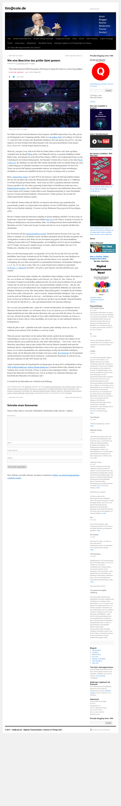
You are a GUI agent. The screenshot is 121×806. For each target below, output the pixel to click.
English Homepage (106, 38)
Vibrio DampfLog (97, 661)
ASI (63, 387)
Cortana (68, 387)
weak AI (9, 393)
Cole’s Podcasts (92, 38)
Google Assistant (23, 389)
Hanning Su (33, 389)
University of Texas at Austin (72, 391)
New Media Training (45, 43)
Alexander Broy (96, 650)
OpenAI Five (72, 389)
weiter (91, 413)
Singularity (25, 391)
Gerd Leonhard (12, 389)
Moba (65, 389)
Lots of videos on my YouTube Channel (101, 149)
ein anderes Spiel (55, 137)
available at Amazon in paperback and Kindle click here (97, 299)
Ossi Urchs (95, 656)
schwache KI (18, 391)
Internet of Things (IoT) (52, 729)
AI (43, 387)
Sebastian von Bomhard (98, 659)
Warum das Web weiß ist (74, 56)
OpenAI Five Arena (20, 177)
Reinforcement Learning (16, 188)
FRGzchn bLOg (96, 654)
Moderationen (31, 43)
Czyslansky (95, 652)
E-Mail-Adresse (12, 450)
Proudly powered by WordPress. (101, 730)
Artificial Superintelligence (53, 387)
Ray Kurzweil (63, 353)
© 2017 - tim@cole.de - (14, 729)
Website (10, 458)
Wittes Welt (95, 663)
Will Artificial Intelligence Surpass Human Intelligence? (29, 367)
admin (33, 63)
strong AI (60, 391)
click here (92, 101)
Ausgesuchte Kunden (63, 38)
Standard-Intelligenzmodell (41, 391)
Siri (31, 391)
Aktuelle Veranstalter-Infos (22, 38)
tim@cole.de (15, 8)
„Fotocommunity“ (101, 676)
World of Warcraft (18, 393)
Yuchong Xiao (29, 393)
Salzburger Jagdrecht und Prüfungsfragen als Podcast (72, 43)
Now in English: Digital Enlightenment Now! (99, 257)
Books (75, 38)
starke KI (53, 391)
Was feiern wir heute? (15, 56)
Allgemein (28, 387)
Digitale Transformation (33, 729)
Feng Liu (49, 219)
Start (9, 38)
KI (48, 389)
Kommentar (11, 415)
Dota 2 (73, 387)
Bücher (81, 38)
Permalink (68, 393)
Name (9, 443)
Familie (10, 43)
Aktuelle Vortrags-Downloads (43, 38)
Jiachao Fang (42, 389)
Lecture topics (20, 43)
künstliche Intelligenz (56, 389)
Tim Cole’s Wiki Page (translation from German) (24, 47)
